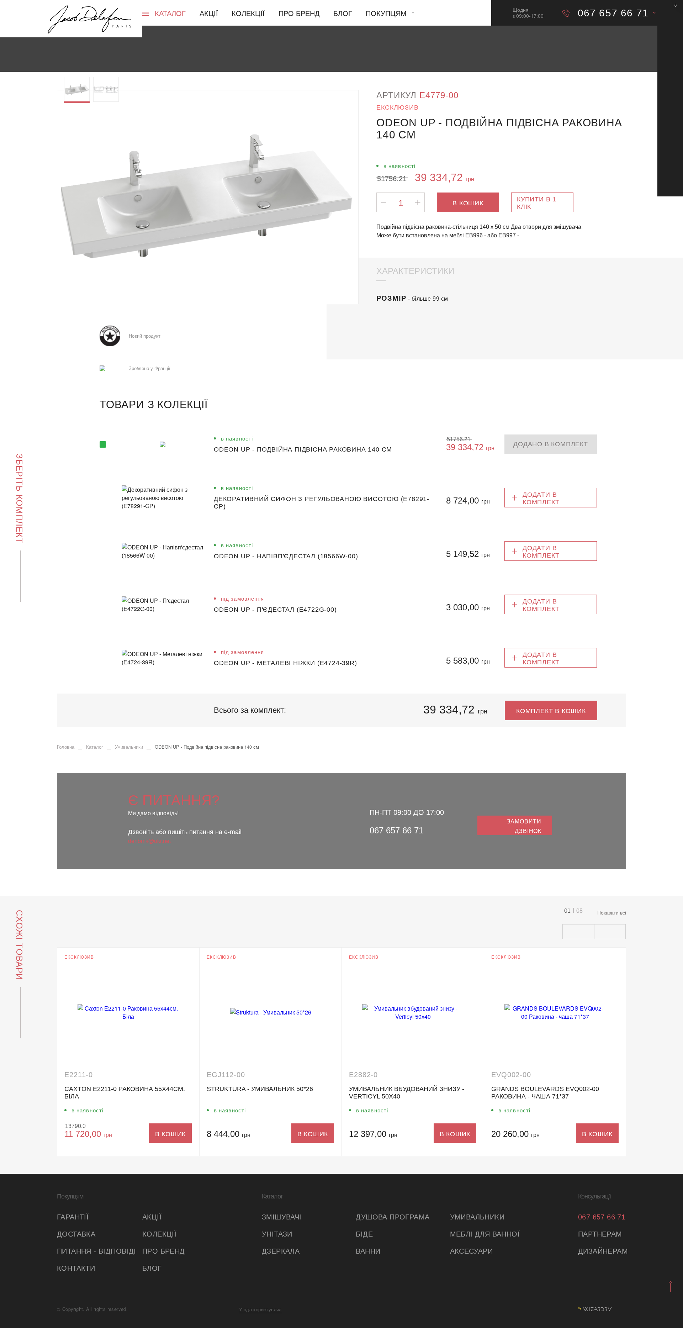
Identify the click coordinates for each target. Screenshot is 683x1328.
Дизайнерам (602, 1251)
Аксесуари (471, 1251)
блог (152, 1268)
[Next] (337, 197)
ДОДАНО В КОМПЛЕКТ (550, 444)
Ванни (368, 1251)
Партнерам (600, 1234)
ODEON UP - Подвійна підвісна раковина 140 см (303, 449)
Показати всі (611, 912)
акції (152, 1217)
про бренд (163, 1251)
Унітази (277, 1234)
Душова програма (392, 1217)
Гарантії (73, 1217)
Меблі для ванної (485, 1234)
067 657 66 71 (396, 830)
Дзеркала (281, 1251)
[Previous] (77, 197)
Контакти (76, 1268)
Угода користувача (260, 1309)
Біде (364, 1234)
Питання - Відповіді (96, 1251)
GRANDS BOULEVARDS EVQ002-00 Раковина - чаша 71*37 (545, 1092)
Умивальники (477, 1217)
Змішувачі (282, 1217)
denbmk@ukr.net (149, 841)
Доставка (76, 1234)
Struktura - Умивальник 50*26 (260, 1088)
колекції (159, 1234)
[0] (670, 12)
